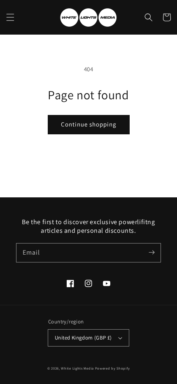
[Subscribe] (151, 253)
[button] (10, 17)
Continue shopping (88, 124)
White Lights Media (77, 368)
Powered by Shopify (112, 368)
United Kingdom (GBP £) (83, 337)
